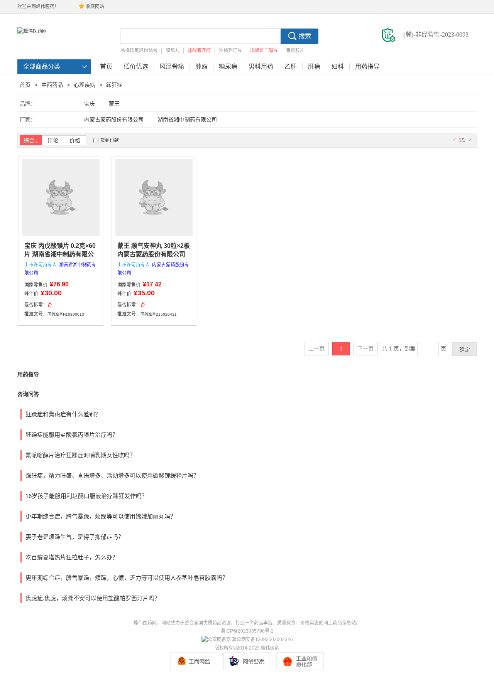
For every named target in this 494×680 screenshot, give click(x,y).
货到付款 (109, 140)
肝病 (314, 66)
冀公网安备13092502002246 (262, 639)
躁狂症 (114, 85)
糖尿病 (228, 66)
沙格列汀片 (230, 50)
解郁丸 (172, 50)
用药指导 (367, 66)
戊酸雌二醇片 (264, 50)
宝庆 (89, 104)
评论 (52, 140)
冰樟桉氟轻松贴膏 (138, 50)
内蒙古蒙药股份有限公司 (114, 119)
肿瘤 (201, 66)
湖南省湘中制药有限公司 (187, 119)
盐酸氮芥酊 (199, 50)
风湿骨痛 (171, 66)
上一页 (316, 348)
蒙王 (114, 104)
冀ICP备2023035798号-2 (247, 631)
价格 (74, 140)
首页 (106, 66)
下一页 (365, 348)
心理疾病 (84, 85)
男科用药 (261, 66)
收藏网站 (95, 6)
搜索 (305, 36)
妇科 (338, 66)
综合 (29, 140)
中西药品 (52, 85)
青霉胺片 (295, 50)
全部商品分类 (41, 66)
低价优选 (136, 66)
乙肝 (290, 66)
